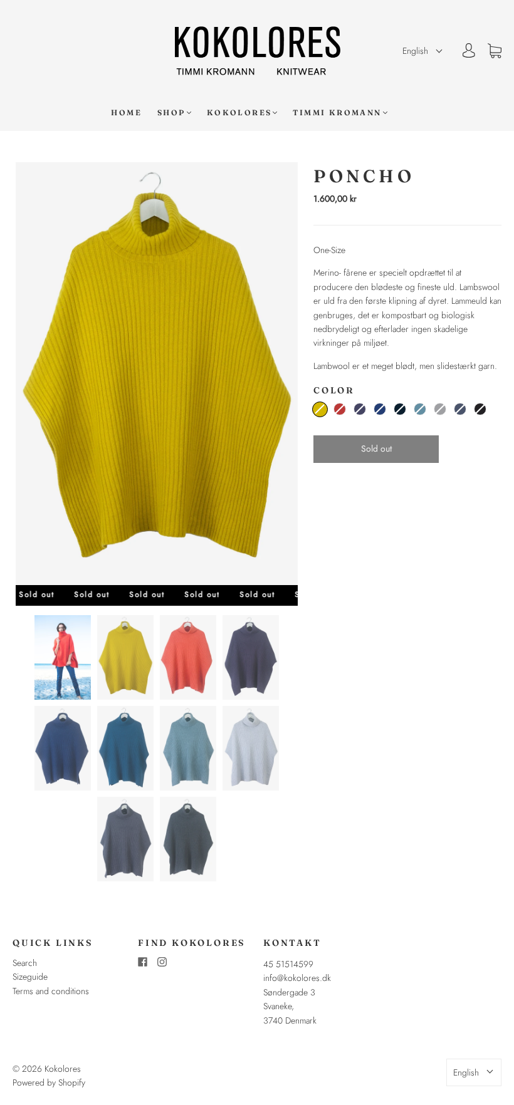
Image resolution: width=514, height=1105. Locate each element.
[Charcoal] (480, 409)
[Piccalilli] (320, 409)
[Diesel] (400, 409)
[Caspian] (420, 409)
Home (126, 112)
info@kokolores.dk (297, 978)
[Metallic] (460, 409)
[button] (423, 51)
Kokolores (239, 112)
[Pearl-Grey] (440, 409)
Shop (171, 112)
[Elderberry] (360, 409)
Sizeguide (30, 976)
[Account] (469, 50)
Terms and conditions (51, 991)
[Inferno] (339, 409)
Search (25, 963)
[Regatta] (380, 409)
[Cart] (494, 50)
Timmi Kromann (337, 112)
